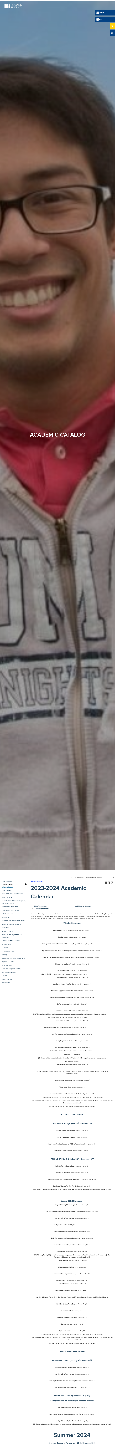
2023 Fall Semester (40, 906)
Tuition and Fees (7, 914)
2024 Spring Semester (41, 909)
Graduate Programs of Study (11, 969)
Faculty (4, 976)
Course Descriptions (9, 972)
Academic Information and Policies (13, 921)
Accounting (6, 928)
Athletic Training (7, 931)
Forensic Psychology (9, 951)
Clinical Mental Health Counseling (13, 958)
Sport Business (7, 965)
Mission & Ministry (8, 897)
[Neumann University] (13, 7)
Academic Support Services (11, 924)
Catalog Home (6, 890)
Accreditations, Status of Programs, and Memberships (14, 902)
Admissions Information (10, 907)
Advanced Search (7, 887)
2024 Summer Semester (83, 906)
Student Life (6, 917)
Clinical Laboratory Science (11, 941)
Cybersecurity (6, 944)
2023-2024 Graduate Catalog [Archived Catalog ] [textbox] (86, 877)
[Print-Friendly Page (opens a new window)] (109, 883)
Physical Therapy (7, 962)
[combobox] (92, 877)
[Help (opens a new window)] (112, 883)
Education (5, 948)
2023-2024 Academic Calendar (12, 894)
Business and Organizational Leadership (12, 936)
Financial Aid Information (10, 910)
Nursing (4, 955)
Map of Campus (7, 979)
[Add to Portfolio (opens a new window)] (106, 883)
